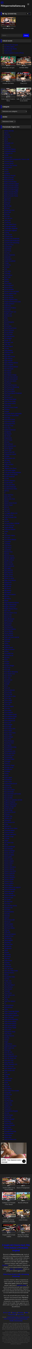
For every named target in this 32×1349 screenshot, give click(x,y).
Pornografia (7, 745)
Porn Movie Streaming (11, 672)
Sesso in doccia (9, 869)
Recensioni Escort (9, 812)
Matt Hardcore (8, 570)
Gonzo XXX (7, 450)
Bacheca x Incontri (9, 175)
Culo (5, 269)
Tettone (6, 975)
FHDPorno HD (8, 352)
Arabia (6, 169)
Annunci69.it (8, 167)
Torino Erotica (8, 987)
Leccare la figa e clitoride (11, 523)
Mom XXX (7, 611)
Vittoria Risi (7, 1137)
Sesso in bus (8, 865)
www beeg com (9, 1054)
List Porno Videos (9, 535)
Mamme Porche (9, 556)
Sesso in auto (8, 859)
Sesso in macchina (10, 871)
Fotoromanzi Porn (9, 423)
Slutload (6, 930)
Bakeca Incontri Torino (11, 194)
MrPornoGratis (8, 621)
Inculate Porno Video (10, 488)
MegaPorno (7, 584)
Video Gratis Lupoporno (11, 1015)
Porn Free (7, 667)
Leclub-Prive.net (9, 525)
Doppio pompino (9, 303)
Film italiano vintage (10, 375)
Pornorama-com (9, 755)
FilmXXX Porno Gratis (11, 407)
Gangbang (7, 432)
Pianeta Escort (8, 655)
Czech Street (8, 275)
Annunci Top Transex (10, 165)
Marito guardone (9, 566)
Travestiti (7, 991)
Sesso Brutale (8, 848)
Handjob (6, 456)
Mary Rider (7, 1127)
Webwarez (7, 1050)
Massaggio (7, 568)
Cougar (6, 263)
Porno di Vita (8, 694)
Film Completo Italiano (11, 366)
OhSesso (7, 641)
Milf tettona (7, 598)
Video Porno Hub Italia (11, 1019)
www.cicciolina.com (10, 1139)
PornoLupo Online (9, 753)
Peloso (6, 651)
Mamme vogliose (9, 558)
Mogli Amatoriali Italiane (11, 602)
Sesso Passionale (9, 889)
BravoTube (7, 212)
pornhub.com (8, 680)
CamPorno (7, 222)
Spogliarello (8, 948)
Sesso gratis (8, 857)
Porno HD (7, 704)
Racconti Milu (8, 798)
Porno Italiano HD (9, 718)
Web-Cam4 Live (9, 1048)
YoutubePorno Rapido (11, 1111)
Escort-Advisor (8, 332)
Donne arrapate (9, 289)
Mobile (6, 600)
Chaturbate (7, 249)
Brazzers (7, 214)
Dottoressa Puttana (10, 308)
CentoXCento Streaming (11, 242)
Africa (6, 141)
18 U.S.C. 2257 (7, 1312)
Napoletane (7, 625)
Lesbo (6, 531)
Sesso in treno (8, 881)
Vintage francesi (9, 1036)
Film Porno (7, 383)
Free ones (7, 427)
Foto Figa (7, 417)
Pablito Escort (8, 647)
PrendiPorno (8, 769)
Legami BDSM (8, 527)
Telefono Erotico (9, 972)
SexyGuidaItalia (9, 911)
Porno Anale (8, 692)
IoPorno (6, 491)
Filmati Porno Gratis (10, 399)
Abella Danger (8, 1115)
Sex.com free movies (10, 905)
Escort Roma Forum (10, 328)
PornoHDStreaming (10, 747)
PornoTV (7, 763)
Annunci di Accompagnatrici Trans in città (16, 159)
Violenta (6, 1038)
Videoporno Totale (9, 1031)
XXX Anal (7, 1086)
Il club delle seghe (9, 470)
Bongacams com (9, 210)
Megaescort (7, 582)
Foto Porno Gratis (9, 419)
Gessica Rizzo (8, 1123)
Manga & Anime (9, 560)
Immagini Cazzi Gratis (11, 474)
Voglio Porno (8, 1044)
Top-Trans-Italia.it (9, 985)
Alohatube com (8, 143)
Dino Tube (7, 277)
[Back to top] (27, 1344)
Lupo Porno (7, 545)
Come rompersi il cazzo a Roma (14, 53)
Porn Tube (7, 678)
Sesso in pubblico (9, 877)
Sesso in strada (9, 879)
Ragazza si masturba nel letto (13, 800)
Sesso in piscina (9, 875)
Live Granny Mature (10, 539)
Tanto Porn (7, 964)
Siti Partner (21, 1312)
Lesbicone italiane (9, 529)
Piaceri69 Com (8, 653)
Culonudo (7, 273)
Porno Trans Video (10, 733)
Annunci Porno (8, 161)
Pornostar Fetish (9, 759)
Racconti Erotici (9, 791)
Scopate (6, 838)
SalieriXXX (7, 826)
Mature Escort (8, 576)
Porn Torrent (8, 676)
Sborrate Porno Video (10, 828)
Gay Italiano (8, 434)
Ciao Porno (7, 251)
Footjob (6, 411)
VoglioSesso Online (10, 1046)
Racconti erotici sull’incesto (12, 794)
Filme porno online (10, 403)
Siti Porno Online (9, 928)
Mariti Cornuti (8, 562)
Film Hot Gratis (8, 369)
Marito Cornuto (8, 564)
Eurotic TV (7, 340)
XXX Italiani (7, 1088)
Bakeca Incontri (9, 177)
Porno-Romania (9, 741)
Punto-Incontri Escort (10, 783)
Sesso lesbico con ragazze (12, 887)
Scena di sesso (9, 832)
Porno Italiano (8, 712)
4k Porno (7, 135)
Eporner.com (8, 316)
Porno (6, 686)
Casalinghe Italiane (10, 226)
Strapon (6, 952)
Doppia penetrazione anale (12, 301)
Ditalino (6, 281)
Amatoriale (7, 147)
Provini (6, 773)
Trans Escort (8, 989)
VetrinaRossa (8, 1007)
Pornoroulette (8, 757)
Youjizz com (8, 1103)
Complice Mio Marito (10, 49)
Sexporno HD (8, 907)
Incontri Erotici (8, 482)
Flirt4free (7, 409)
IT (4, 493)
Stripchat (7, 958)
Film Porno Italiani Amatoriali (13, 393)
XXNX (6, 1082)
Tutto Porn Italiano (9, 1001)
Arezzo (6, 171)
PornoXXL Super (9, 765)
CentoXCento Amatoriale (11, 238)
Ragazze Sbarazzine (10, 804)
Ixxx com (7, 509)
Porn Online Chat (9, 674)
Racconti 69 (8, 787)
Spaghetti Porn (8, 936)
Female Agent (8, 346)
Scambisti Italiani (9, 830)
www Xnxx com (9, 1066)
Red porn (7, 814)
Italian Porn (7, 497)
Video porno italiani (10, 1025)
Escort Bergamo (9, 322)
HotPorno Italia (8, 464)
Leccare (6, 521)
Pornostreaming (18, 1320)
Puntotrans (7, 785)
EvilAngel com (8, 342)
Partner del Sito (9, 131)
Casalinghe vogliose (10, 230)
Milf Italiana (7, 590)
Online (6, 643)
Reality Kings (8, 810)
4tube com (7, 137)
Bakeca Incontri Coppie (11, 185)
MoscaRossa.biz (9, 619)
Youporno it (7, 1109)
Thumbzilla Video (9, 977)
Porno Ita (7, 708)
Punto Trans (8, 781)
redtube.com (8, 818)
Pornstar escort (8, 767)
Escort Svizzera (9, 330)
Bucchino (7, 216)
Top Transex (8, 983)
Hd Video (7, 460)
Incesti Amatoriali (9, 476)
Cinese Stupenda (9, 255)
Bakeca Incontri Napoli (11, 192)
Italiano (6, 501)
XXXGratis (7, 1092)
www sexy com (8, 1062)
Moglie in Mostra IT (10, 606)
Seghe (6, 840)
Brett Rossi (7, 1121)
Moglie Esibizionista (10, 604)
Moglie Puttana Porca (10, 608)
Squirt (6, 950)
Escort (6, 320)
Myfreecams (8, 623)
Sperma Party (8, 944)
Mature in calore (9, 578)
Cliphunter (7, 257)
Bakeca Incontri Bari (10, 181)
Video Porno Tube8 (10, 1027)
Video (6, 1009)
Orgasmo (7, 645)
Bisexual (7, 208)
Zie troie (6, 1113)
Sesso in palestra (9, 873)
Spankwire (7, 942)
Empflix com (8, 314)
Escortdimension (9, 336)
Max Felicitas (8, 1129)
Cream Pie (7, 265)
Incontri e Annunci (9, 480)
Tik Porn (6, 979)
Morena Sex (8, 615)
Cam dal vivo (8, 218)
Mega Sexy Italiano (10, 580)
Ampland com (8, 153)
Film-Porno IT (8, 397)
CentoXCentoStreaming (12, 1317)
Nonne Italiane (8, 633)
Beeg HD (7, 204)
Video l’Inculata (9, 1017)
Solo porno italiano (10, 934)
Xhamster (7, 1074)
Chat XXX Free (8, 244)
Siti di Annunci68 (9, 920)
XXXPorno (7, 1099)
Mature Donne (8, 574)
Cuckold (6, 267)
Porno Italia (7, 710)
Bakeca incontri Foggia (11, 190)
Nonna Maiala (8, 631)
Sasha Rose (8, 1135)
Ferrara (6, 348)
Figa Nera (7, 354)
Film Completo (8, 364)
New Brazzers (8, 627)
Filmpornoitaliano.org (11, 5)
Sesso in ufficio (8, 883)
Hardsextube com (9, 458)
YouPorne (7, 1107)
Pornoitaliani (8, 749)
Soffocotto (7, 932)
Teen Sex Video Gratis (11, 970)
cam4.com (7, 220)
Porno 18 (7, 688)
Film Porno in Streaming (11, 387)
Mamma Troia (8, 552)
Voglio (6, 1042)
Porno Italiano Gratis (10, 714)
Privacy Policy (12, 1314)
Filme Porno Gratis (10, 401)
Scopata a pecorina (10, 834)
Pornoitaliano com (9, 751)
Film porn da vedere (10, 381)
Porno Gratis (8, 700)
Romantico (7, 820)
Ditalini (6, 279)
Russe (6, 824)
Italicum (6, 507)
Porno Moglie (8, 724)
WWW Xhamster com (10, 1064)
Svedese (7, 962)
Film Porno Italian (9, 391)
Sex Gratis (7, 899)
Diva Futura (7, 283)
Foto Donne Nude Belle (11, 415)
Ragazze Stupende (10, 806)
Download (7, 310)
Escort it (6, 324)
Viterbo (6, 1040)
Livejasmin (7, 541)
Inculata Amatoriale (10, 486)
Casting (6, 232)
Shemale (7, 914)
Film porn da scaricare (11, 377)
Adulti (6, 139)
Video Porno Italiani (10, 1021)
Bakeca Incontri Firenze (11, 188)
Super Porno (8, 960)
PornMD (6, 684)
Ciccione (7, 253)
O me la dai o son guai (11, 45)
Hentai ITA (7, 462)
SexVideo (7, 909)
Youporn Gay (8, 1105)
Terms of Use (20, 1314)
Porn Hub (7, 669)
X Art (5, 1072)
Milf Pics (6, 596)
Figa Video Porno (9, 356)
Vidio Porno (7, 1033)
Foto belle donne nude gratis (13, 413)
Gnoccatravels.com (10, 446)
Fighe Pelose (8, 358)
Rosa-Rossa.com (9, 822)
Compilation (8, 259)
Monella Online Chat (10, 613)
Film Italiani (7, 371)
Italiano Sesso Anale (10, 503)
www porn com (8, 1060)
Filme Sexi (7, 405)
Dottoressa (7, 305)
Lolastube (7, 543)
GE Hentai (7, 436)
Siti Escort (7, 922)
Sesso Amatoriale (9, 846)
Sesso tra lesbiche (9, 895)
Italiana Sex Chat (9, 499)
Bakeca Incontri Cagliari (11, 183)
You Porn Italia (8, 1101)
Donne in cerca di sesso (11, 291)
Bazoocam (7, 198)
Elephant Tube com (10, 312)
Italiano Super (8, 505)
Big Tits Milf (7, 206)
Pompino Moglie (9, 665)
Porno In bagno (9, 706)
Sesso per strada (9, 891)
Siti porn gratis (8, 924)
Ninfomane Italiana (10, 629)
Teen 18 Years (8, 968)
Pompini (6, 661)
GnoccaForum (8, 444)
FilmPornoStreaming (9, 1319)
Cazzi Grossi (8, 234)
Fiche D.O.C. (8, 51)
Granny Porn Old (9, 452)
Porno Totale (8, 730)
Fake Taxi (7, 344)
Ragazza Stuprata (9, 802)
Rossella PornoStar (10, 1131)
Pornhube (7, 682)
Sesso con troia (9, 852)
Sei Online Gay (8, 842)
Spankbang (7, 938)
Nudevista (7, 639)
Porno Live (7, 722)
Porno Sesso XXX (9, 728)
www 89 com (8, 1052)
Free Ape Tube (8, 425)
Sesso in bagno (9, 861)
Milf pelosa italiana (10, 594)
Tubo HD (7, 997)
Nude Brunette (8, 635)
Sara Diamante (8, 1133)
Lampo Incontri (8, 515)
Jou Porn (7, 511)
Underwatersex (8, 1005)
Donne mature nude (10, 293)
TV (5, 1003)
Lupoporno (7, 549)
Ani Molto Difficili (9, 47)
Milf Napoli (7, 592)
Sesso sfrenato (8, 893)
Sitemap (14, 1312)
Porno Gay (7, 698)
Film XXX (7, 395)
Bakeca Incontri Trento (11, 196)
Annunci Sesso (8, 163)
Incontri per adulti (9, 484)
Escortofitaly (8, 338)
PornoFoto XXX (9, 743)
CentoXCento (8, 236)
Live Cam (7, 537)
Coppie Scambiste (9, 261)
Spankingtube (8, 940)
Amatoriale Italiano (10, 149)
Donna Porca (8, 287)
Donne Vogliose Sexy (10, 299)
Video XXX (7, 1029)
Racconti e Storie (9, 789)
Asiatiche (7, 173)
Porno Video (8, 735)
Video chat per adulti (10, 1013)
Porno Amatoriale (9, 690)
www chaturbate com (10, 1056)
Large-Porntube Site (10, 517)
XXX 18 (6, 1084)
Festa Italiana (8, 350)
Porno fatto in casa (10, 696)
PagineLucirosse (9, 649)
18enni (6, 133)
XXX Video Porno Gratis (11, 1090)
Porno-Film (7, 739)
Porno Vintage (8, 737)
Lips (5, 533)
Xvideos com (8, 1078)
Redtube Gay (8, 816)
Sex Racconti (8, 901)
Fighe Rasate (8, 360)
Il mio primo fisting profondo (12, 472)
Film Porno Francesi (10, 385)
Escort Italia (7, 326)
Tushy (6, 999)
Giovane (6, 442)
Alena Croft (7, 1117)
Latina (6, 519)
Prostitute (7, 771)
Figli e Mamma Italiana (11, 362)
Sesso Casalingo (9, 850)
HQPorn (6, 466)
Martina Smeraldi (9, 1125)
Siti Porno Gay (8, 926)
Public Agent (8, 777)
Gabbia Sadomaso (10, 430)
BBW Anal (7, 200)
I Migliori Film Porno (10, 468)
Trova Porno (8, 993)
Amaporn (7, 145)
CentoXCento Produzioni (11, 240)
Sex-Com (7, 903)
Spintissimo (7, 946)
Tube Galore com (9, 995)
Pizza (6, 659)
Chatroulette (8, 246)
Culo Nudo (7, 271)
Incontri (6, 478)
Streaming (7, 954)
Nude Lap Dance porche (11, 637)
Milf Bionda (7, 586)
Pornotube (7, 761)
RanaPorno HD (9, 808)
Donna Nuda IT (9, 285)
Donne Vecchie (9, 297)
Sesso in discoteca (10, 867)
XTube (6, 1076)
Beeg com (7, 202)
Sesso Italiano (8, 885)
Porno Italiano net (9, 720)
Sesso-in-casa (8, 897)
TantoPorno (7, 966)
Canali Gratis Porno (10, 224)
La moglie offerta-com (10, 513)
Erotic (6, 318)
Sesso (6, 844)
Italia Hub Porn (8, 495)
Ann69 (6, 155)
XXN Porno (7, 1080)
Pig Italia (7, 657)
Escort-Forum (8, 334)
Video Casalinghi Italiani (11, 1011)
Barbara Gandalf (9, 1119)
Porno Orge (7, 726)
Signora (6, 918)
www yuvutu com (9, 1070)
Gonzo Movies (8, 448)
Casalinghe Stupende (10, 228)
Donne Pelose (8, 295)
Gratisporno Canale (10, 454)
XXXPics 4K (8, 1094)
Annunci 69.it (8, 157)
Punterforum (8, 779)
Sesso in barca (8, 863)
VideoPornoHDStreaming (21, 1319)
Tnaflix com (7, 981)
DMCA (26, 1312)
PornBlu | (12, 1320)
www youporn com (10, 1068)
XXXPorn (7, 1097)
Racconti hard (8, 796)
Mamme (6, 554)
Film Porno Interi (9, 389)
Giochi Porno (8, 440)
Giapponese (8, 438)
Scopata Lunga (8, 836)
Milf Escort (7, 588)
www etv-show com (10, 1058)
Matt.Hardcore (8, 572)
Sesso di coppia (9, 855)
